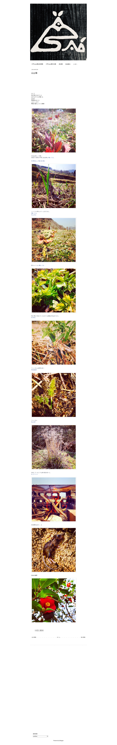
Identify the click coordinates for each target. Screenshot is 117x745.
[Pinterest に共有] (43, 630)
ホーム (58, 637)
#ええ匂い (34, 215)
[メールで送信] (36, 630)
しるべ (75, 64)
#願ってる (51, 157)
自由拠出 (67, 64)
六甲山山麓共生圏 (51, 64)
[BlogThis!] (37, 630)
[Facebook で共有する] (41, 630)
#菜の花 (40, 161)
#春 (44, 161)
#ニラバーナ (34, 474)
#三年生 (33, 317)
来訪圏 (61, 64)
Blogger (61, 740)
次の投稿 (34, 637)
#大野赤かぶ (34, 161)
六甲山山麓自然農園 (37, 64)
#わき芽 (33, 422)
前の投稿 (83, 637)
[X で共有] (39, 630)
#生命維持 (34, 370)
